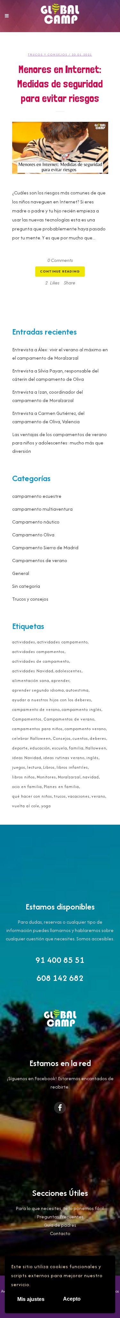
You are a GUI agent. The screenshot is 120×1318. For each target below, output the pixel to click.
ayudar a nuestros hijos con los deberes (51, 700)
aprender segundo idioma (38, 690)
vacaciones (79, 796)
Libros (49, 767)
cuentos (80, 738)
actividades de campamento (40, 661)
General (20, 573)
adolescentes (68, 671)
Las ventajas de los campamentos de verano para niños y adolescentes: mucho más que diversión (59, 442)
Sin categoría (26, 586)
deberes (98, 738)
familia (76, 748)
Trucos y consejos (48, 54)
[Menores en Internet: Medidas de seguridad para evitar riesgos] (60, 148)
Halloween (95, 748)
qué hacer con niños (32, 796)
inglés (92, 757)
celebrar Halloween (31, 738)
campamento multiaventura (42, 509)
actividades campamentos (38, 651)
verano (98, 796)
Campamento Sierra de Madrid (45, 547)
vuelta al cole (25, 806)
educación (40, 748)
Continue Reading (60, 271)
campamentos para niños (37, 728)
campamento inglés (81, 709)
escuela (59, 748)
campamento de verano (36, 709)
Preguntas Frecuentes (60, 1216)
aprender (60, 680)
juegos (18, 767)
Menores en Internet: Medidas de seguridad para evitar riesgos (60, 83)
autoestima (77, 690)
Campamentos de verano (39, 560)
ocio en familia (27, 786)
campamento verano (85, 728)
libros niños (23, 777)
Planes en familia (61, 786)
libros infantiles (72, 767)
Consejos (62, 738)
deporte (20, 748)
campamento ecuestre (36, 496)
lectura (34, 767)
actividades (23, 642)
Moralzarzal (69, 777)
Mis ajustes (30, 1299)
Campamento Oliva (33, 534)
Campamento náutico (36, 521)
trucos (60, 796)
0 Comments (60, 260)
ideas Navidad (26, 757)
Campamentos (27, 719)
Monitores (46, 777)
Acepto (72, 1299)
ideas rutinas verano (63, 757)
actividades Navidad (32, 671)
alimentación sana (30, 680)
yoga (46, 806)
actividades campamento (62, 642)
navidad (91, 777)
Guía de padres (60, 1225)
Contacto (60, 1233)
